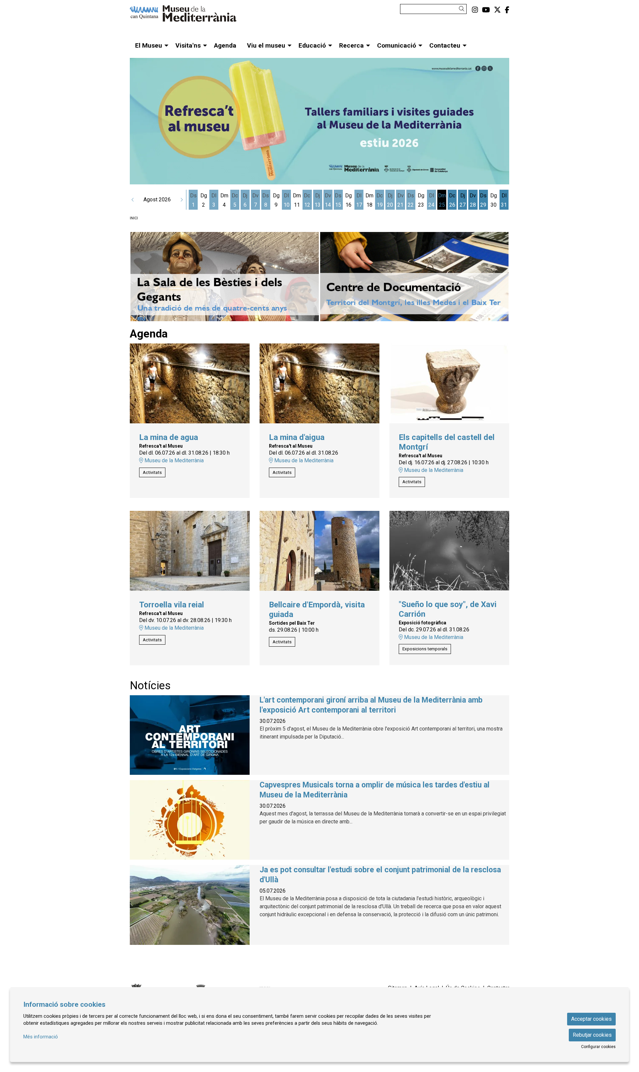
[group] (319, 121)
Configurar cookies (598, 1047)
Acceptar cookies (591, 1019)
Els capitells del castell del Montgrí (447, 442)
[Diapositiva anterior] (141, 276)
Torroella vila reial (171, 604)
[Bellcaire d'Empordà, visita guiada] (319, 550)
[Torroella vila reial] (190, 550)
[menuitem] (475, 10)
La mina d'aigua (296, 437)
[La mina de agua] (190, 383)
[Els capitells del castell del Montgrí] (449, 383)
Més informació (40, 1037)
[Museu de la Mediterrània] (190, 16)
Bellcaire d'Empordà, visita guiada (317, 609)
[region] (319, 276)
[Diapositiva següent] (497, 276)
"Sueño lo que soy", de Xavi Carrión (448, 609)
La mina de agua (168, 437)
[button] (463, 9)
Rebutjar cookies (592, 1035)
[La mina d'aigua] (319, 383)
